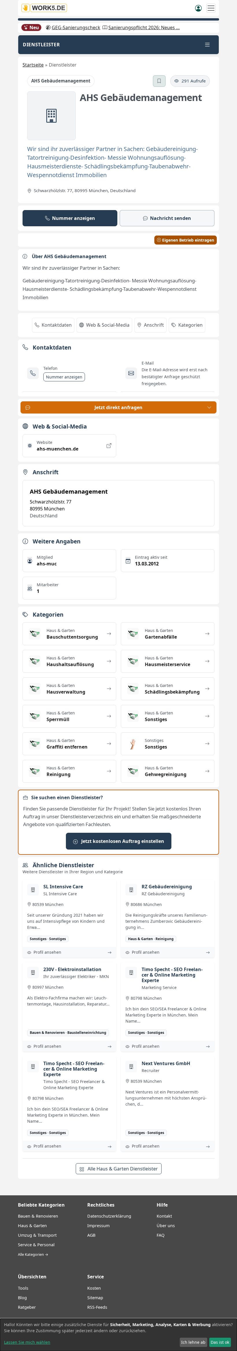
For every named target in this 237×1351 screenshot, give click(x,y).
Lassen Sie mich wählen (27, 1342)
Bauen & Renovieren (38, 1216)
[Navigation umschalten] (211, 8)
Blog (22, 1297)
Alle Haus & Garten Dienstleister (122, 1169)
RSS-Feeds (97, 1307)
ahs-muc (47, 563)
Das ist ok (220, 1342)
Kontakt (164, 1216)
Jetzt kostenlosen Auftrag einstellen (122, 841)
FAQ (160, 1235)
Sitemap (95, 1297)
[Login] (198, 8)
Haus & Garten (32, 1225)
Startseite (33, 65)
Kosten (94, 1288)
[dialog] (118, 1335)
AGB (91, 1235)
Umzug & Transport (37, 1235)
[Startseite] (46, 8)
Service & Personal (36, 1244)
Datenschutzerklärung (109, 1216)
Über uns (166, 1225)
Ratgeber (27, 1307)
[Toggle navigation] (207, 44)
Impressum (98, 1225)
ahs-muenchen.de (57, 449)
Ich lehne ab (193, 1342)
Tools (23, 1288)
